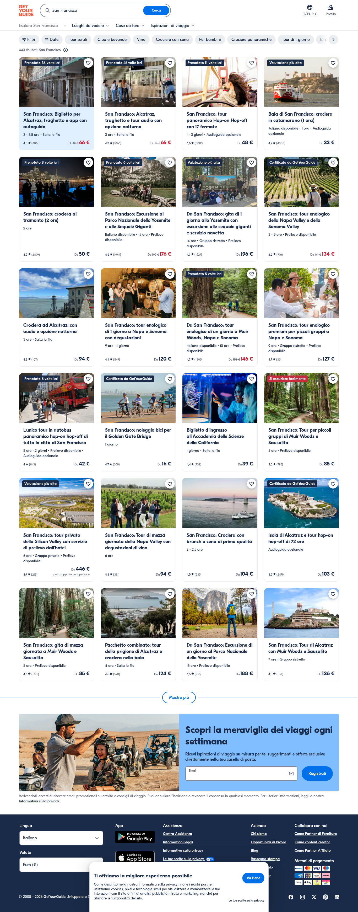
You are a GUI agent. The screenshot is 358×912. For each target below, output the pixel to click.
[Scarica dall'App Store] (135, 858)
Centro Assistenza (177, 833)
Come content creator (312, 842)
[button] (56, 103)
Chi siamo (259, 833)
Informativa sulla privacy (39, 801)
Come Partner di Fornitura (316, 833)
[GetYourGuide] (26, 10)
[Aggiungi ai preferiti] (88, 63)
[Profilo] (331, 7)
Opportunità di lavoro (268, 842)
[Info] (65, 50)
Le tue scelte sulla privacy (184, 859)
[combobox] (92, 10)
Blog (254, 850)
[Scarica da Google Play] (135, 838)
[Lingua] (310, 7)
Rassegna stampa (265, 859)
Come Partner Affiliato (313, 850)
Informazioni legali (178, 842)
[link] (56, 103)
